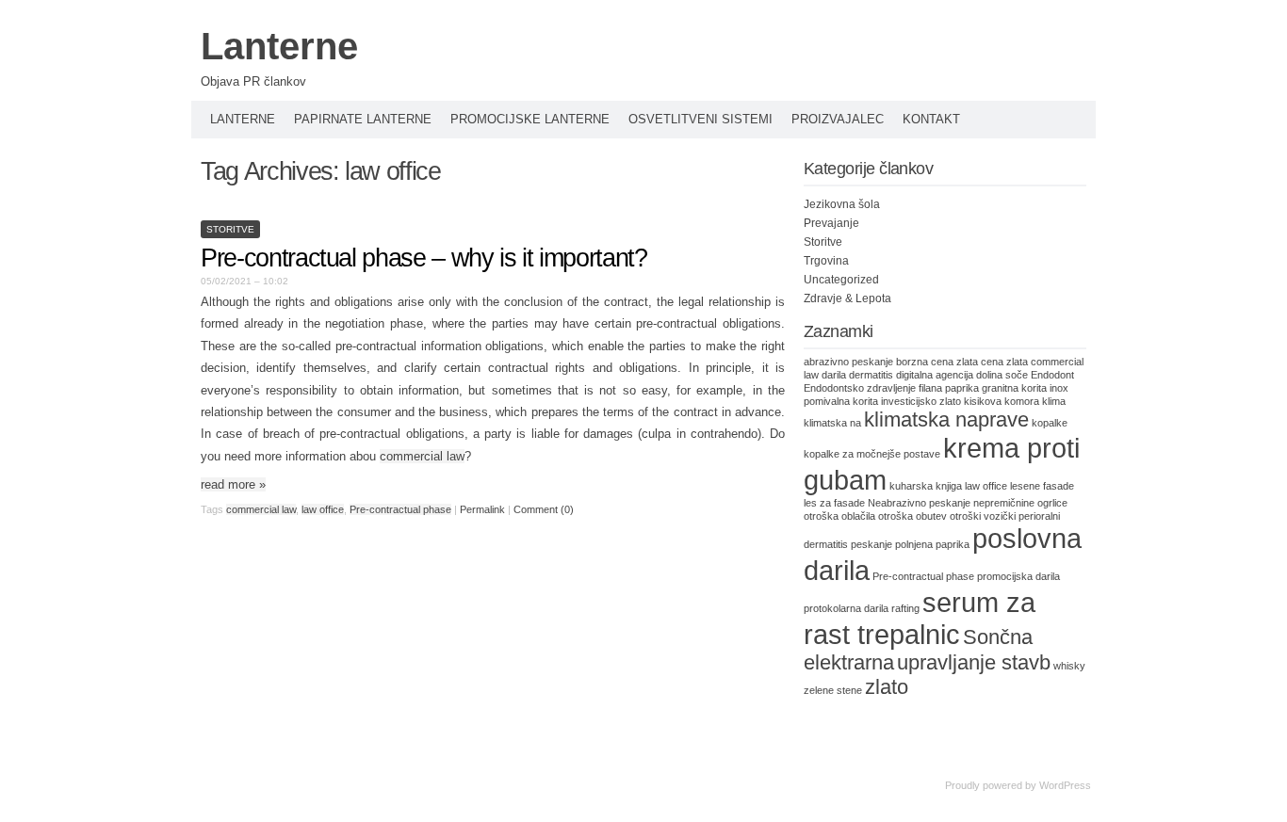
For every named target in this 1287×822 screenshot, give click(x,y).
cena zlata (1004, 361)
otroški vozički (983, 516)
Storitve (230, 229)
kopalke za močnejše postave (872, 453)
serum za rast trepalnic (919, 618)
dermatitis (871, 374)
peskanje (871, 544)
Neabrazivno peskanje (919, 502)
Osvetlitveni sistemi (700, 119)
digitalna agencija (934, 374)
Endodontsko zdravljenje (860, 388)
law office (322, 509)
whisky (1069, 665)
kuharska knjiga (925, 486)
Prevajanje (831, 223)
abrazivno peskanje (848, 361)
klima (1054, 401)
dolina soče (1002, 374)
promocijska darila (1018, 576)
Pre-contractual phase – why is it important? (424, 258)
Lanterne (279, 46)
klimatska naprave (946, 419)
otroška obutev (912, 516)
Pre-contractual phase (400, 509)
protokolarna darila (846, 608)
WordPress (1065, 785)
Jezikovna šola (842, 204)
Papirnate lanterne (363, 119)
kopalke (1049, 422)
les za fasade (834, 502)
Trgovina (826, 260)
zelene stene (833, 690)
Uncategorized (841, 279)
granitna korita (1014, 388)
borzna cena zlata (937, 361)
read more (233, 484)
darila (834, 374)
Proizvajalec (837, 119)
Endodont (1052, 374)
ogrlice (1052, 502)
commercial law (422, 456)
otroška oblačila (839, 516)
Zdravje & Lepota (847, 298)
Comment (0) (543, 509)
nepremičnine (1003, 502)
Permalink (482, 509)
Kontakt (931, 119)
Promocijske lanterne (530, 119)
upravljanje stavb (974, 662)
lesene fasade (1042, 486)
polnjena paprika (932, 544)
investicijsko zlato (921, 401)
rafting (905, 608)
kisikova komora (1001, 401)
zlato (886, 687)
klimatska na (832, 422)
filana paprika (949, 388)
